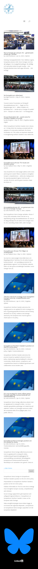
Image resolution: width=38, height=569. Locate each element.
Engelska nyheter (29, 120)
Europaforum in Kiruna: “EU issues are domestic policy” (16, 163)
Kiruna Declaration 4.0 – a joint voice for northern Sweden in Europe (17, 117)
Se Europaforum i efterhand (13, 95)
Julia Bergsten (9, 120)
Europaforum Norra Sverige (12, 476)
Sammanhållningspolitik (22, 446)
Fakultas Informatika (10, 486)
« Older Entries (8, 468)
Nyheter (27, 56)
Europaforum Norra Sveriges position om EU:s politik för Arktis (18, 441)
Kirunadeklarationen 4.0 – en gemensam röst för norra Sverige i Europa (19, 208)
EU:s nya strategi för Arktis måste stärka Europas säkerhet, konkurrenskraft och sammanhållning (17, 395)
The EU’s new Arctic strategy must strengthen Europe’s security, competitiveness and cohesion (19, 298)
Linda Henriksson (10, 56)
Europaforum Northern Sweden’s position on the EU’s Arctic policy (19, 346)
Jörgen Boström (10, 97)
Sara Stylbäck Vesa (10, 166)
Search (31, 471)
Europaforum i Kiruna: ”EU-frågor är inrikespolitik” (16, 251)
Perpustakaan (8, 481)
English (6, 122)
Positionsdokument (18, 351)
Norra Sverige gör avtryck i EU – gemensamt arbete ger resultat (18, 53)
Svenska (6, 99)
